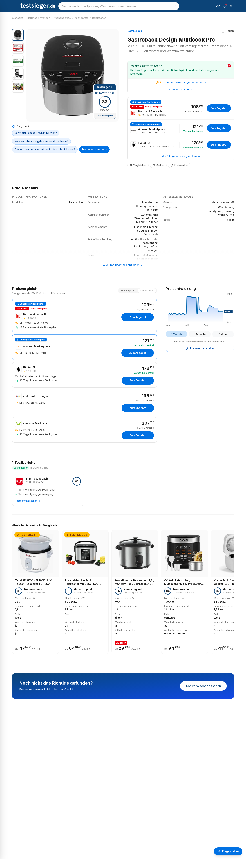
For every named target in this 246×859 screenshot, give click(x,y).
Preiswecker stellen (202, 348)
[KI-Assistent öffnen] (218, 6)
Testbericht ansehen (179, 89)
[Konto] (231, 6)
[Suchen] (175, 6)
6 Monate (200, 334)
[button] (72, 75)
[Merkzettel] (224, 6)
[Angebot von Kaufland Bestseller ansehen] (181, 108)
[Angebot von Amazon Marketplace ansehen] (181, 128)
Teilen (230, 30)
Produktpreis (147, 290)
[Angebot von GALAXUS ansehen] (181, 144)
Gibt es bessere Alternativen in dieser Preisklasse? (45, 149)
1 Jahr (223, 334)
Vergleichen (139, 165)
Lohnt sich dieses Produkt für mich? (36, 132)
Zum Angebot (219, 108)
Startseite (17, 17)
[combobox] (118, 6)
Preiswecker (181, 165)
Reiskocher (99, 17)
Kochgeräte (81, 17)
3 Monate (177, 334)
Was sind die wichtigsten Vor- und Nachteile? (41, 141)
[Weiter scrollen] (233, 589)
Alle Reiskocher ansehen (203, 686)
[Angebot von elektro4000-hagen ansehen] (84, 402)
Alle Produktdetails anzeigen (121, 264)
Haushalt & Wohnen (38, 17)
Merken (160, 165)
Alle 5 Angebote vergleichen (179, 156)
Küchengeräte (62, 17)
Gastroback (134, 30)
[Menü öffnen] (15, 6)
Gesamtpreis (128, 290)
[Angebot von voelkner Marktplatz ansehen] (84, 430)
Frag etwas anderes (94, 149)
